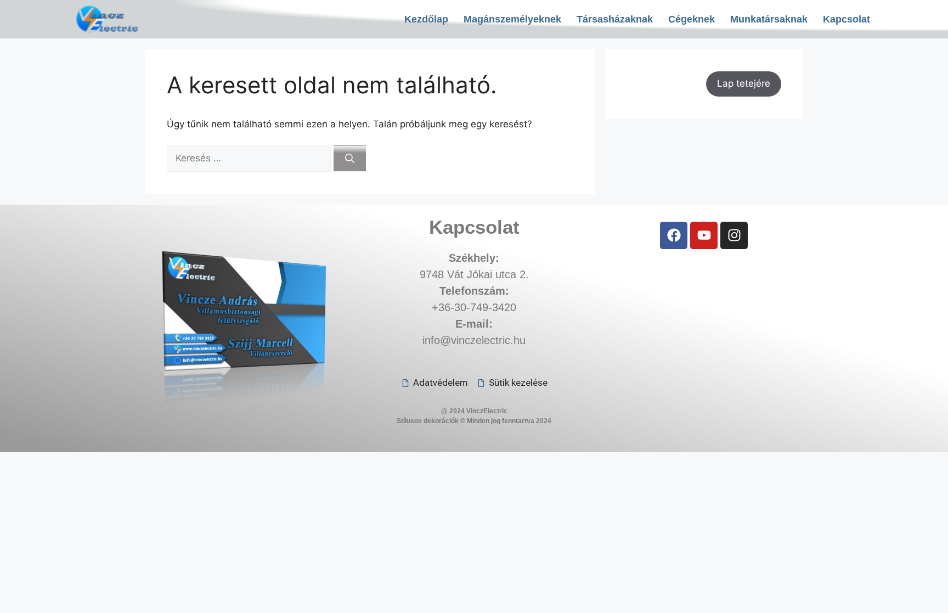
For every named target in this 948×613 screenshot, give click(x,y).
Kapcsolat (846, 19)
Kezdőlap (426, 19)
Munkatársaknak (769, 19)
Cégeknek (691, 19)
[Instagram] (734, 235)
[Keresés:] (250, 158)
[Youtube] (704, 235)
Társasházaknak (615, 19)
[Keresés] (350, 158)
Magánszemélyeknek (512, 19)
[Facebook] (673, 235)
